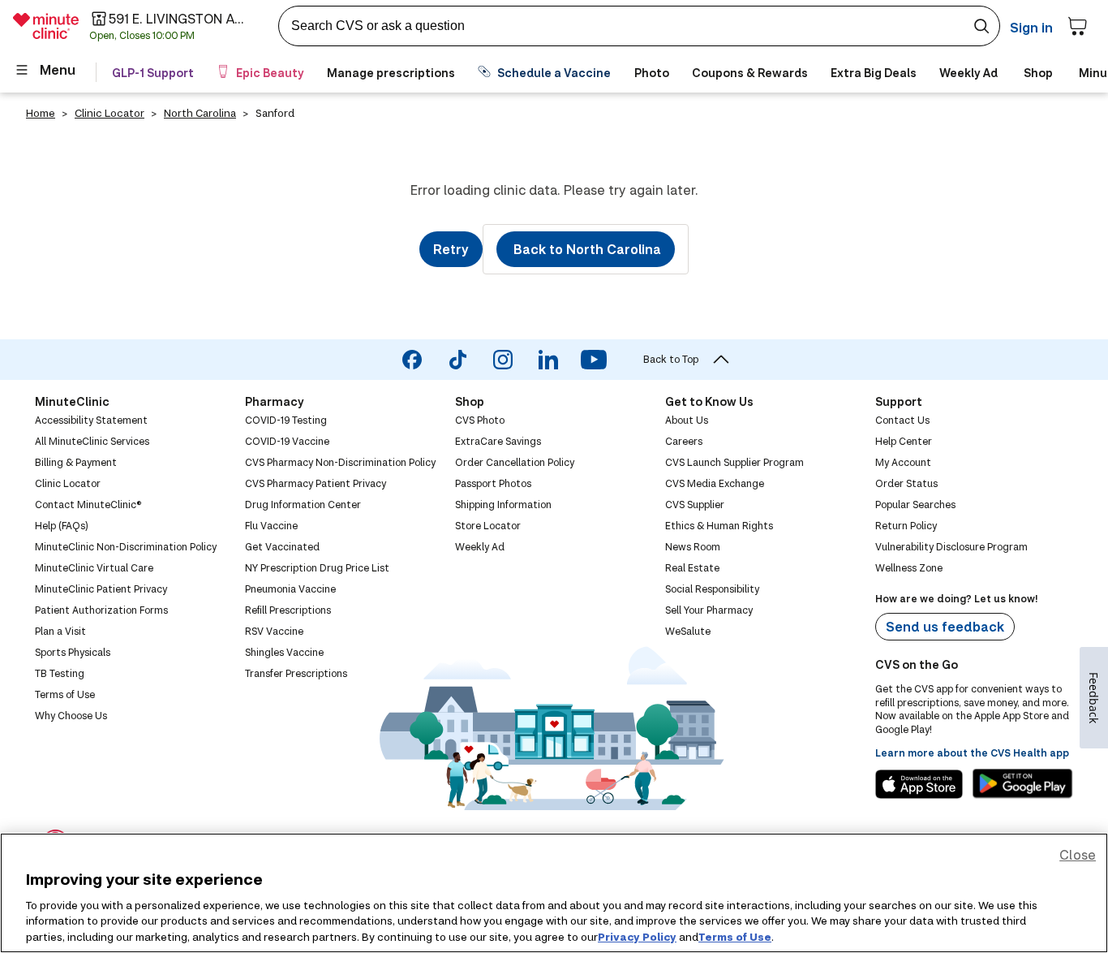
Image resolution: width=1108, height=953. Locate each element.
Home (40, 112)
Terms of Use (734, 935)
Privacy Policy (637, 935)
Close (1077, 854)
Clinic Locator (109, 112)
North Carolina (200, 112)
